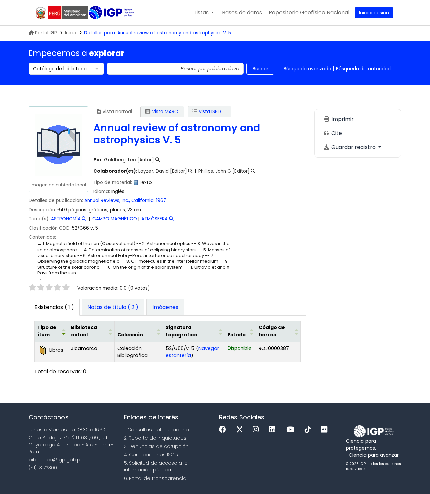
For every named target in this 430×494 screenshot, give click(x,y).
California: (143, 200)
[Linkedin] (274, 429)
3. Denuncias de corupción (156, 446)
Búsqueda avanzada (307, 68)
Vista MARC (164, 111)
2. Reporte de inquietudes (155, 438)
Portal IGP (46, 33)
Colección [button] (130, 334)
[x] (241, 429)
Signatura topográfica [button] (181, 331)
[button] (204, 12)
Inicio (70, 33)
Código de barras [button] (272, 331)
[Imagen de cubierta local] (58, 144)
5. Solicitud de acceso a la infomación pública (156, 467)
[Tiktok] (309, 429)
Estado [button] (237, 334)
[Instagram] (257, 429)
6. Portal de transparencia (155, 478)
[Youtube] (291, 429)
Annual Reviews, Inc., (107, 200)
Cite (336, 133)
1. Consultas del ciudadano (156, 429)
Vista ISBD (209, 111)
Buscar (260, 68)
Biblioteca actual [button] (84, 331)
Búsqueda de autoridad (363, 68)
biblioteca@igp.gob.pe (56, 459)
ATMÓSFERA (154, 219)
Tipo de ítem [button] (46, 331)
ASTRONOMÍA (66, 219)
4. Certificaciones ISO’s (151, 454)
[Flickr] (326, 429)
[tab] (113, 307)
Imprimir (342, 119)
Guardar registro (353, 147)
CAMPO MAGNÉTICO (114, 219)
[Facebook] (224, 429)
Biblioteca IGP (112, 12)
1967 (161, 200)
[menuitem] (309, 12)
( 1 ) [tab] (54, 307)
